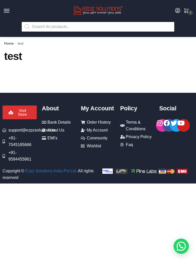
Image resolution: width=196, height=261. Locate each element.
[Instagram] (162, 125)
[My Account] (178, 10)
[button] (181, 246)
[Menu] (11, 11)
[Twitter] (176, 125)
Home (9, 43)
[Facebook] (169, 125)
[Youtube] (183, 125)
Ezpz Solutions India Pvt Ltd (50, 171)
